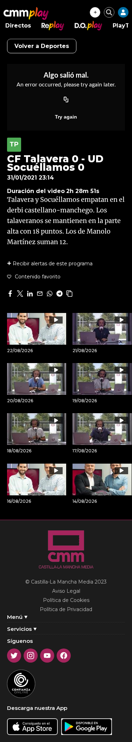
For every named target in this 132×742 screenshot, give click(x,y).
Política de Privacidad (66, 609)
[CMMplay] (26, 13)
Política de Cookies (66, 600)
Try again (66, 117)
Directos (18, 25)
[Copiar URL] (66, 99)
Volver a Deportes (41, 46)
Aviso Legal (66, 591)
